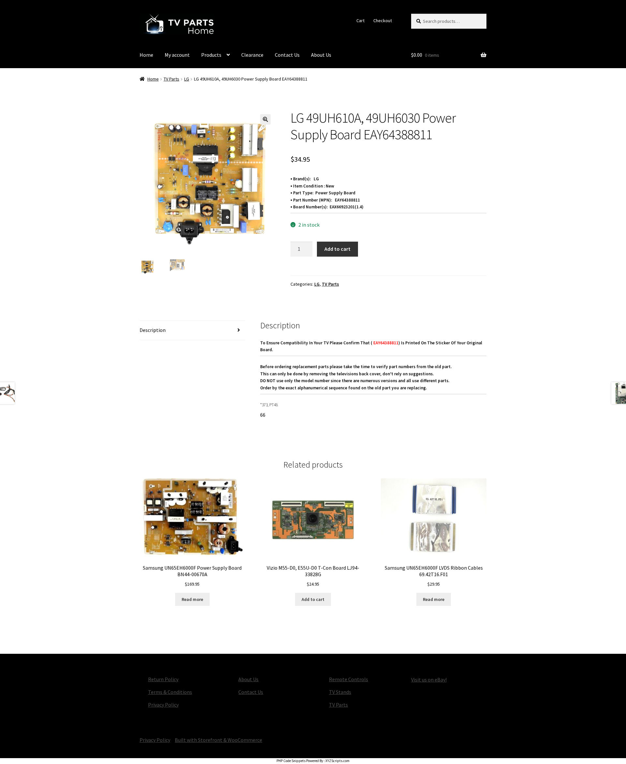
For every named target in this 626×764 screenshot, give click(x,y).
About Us (321, 55)
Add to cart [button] (313, 599)
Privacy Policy (163, 704)
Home (146, 55)
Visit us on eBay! (429, 679)
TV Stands (340, 692)
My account (177, 55)
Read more (192, 599)
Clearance (252, 55)
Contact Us (287, 55)
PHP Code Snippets (291, 760)
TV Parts (171, 79)
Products (211, 55)
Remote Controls (348, 679)
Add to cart (337, 249)
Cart (360, 20)
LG (186, 79)
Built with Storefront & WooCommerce (218, 740)
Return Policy (163, 679)
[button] (265, 119)
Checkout (382, 20)
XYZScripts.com (337, 760)
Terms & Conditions (170, 692)
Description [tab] (153, 330)
